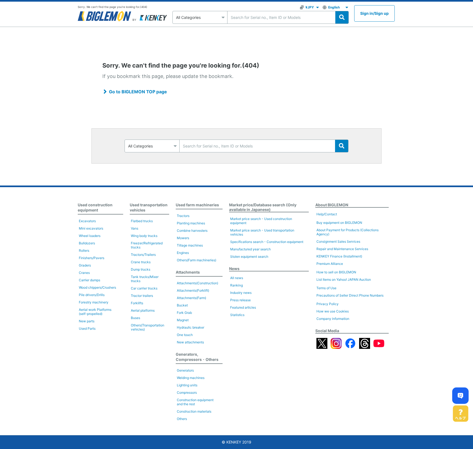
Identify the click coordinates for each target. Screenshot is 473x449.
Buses (135, 318)
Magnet (183, 320)
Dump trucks (140, 269)
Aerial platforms (143, 310)
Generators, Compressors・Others (197, 357)
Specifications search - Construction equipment (266, 242)
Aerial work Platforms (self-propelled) (95, 312)
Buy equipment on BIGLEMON (339, 223)
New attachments (190, 342)
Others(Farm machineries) (196, 260)
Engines (183, 253)
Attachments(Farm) (191, 298)
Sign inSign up (374, 13)
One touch (185, 335)
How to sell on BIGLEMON (336, 272)
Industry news (241, 293)
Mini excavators (91, 228)
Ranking (236, 285)
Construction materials (194, 411)
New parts (86, 321)
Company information (332, 319)
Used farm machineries (197, 204)
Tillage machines (190, 245)
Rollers (84, 250)
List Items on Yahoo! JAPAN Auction (343, 279)
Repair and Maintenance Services (342, 249)
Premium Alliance (329, 264)
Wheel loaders (89, 236)
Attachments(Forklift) (193, 290)
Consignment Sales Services (338, 241)
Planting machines (191, 223)
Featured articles (243, 307)
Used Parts (87, 328)
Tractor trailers (142, 296)
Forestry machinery (93, 302)
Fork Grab (184, 313)
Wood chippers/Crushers (97, 287)
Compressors (187, 392)
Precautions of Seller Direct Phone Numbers (349, 295)
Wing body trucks (144, 236)
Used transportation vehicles (149, 207)
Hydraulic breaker (190, 327)
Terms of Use (326, 288)
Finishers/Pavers (91, 258)
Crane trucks (141, 262)
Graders (85, 265)
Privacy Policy (327, 304)
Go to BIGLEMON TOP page (138, 91)
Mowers (183, 238)
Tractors (183, 216)
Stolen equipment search (249, 256)
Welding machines (190, 378)
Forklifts (137, 303)
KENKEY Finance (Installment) (339, 256)
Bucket (182, 305)
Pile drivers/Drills (92, 295)
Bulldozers (87, 243)
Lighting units (187, 385)
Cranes (84, 273)
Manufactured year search (250, 249)
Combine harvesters (192, 230)
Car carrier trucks (144, 288)
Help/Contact (326, 214)
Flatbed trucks (142, 221)
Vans (134, 228)
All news (236, 278)
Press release (240, 300)
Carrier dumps (89, 280)
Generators (185, 370)
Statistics (237, 315)
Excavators (87, 221)
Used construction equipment (95, 207)
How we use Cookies (332, 311)
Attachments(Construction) (197, 283)
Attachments (188, 272)
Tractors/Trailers (143, 255)
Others (182, 419)
